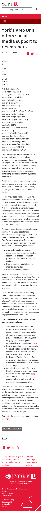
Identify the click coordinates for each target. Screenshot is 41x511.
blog (35, 343)
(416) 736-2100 (7, 493)
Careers (4, 506)
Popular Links (16, 10)
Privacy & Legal (7, 502)
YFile (4, 16)
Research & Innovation (12, 428)
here (8, 419)
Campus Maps (6, 495)
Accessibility (6, 504)
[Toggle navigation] (5, 21)
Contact (4, 491)
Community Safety (8, 500)
